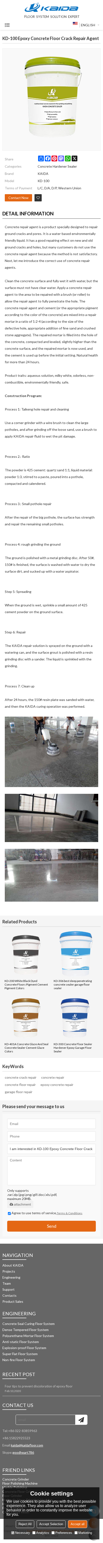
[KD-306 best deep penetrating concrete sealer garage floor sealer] (76, 954)
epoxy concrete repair (56, 1085)
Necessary (22, 1533)
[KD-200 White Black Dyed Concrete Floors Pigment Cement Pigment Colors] (27, 954)
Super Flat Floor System (20, 1354)
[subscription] (81, 1420)
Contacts (9, 1295)
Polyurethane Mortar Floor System (28, 1336)
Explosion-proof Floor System (24, 1348)
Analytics (42, 1533)
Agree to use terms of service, (46, 1213)
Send (51, 1226)
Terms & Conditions (69, 1213)
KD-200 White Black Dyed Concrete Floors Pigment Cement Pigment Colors (26, 984)
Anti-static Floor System (20, 1342)
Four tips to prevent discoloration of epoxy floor (39, 1386)
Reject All (25, 1524)
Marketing (85, 1533)
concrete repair (52, 1077)
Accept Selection (51, 1524)
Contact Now (18, 198)
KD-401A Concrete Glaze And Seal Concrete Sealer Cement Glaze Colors (26, 1047)
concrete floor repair (20, 1085)
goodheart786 (23, 1452)
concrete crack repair (20, 1077)
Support (8, 1289)
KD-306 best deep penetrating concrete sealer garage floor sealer (73, 984)
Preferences (63, 1533)
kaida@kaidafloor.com (27, 1445)
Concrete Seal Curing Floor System (28, 1324)
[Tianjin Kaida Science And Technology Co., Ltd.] (51, 7)
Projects (8, 1271)
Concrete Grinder (15, 1479)
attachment (22, 1204)
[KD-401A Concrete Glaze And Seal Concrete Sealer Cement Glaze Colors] (27, 1017)
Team (6, 1283)
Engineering (11, 1277)
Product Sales (12, 1301)
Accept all (78, 1524)
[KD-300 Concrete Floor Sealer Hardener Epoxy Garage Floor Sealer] (76, 1017)
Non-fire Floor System (18, 1360)
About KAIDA (12, 1265)
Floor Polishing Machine (20, 1483)
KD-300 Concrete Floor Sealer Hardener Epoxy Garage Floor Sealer (73, 1047)
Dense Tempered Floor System (25, 1330)
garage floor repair (18, 1092)
